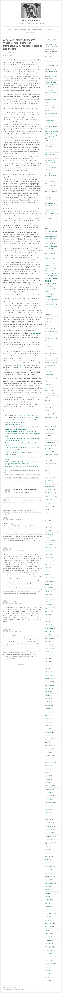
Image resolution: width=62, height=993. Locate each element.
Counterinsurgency (50, 359)
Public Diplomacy (29, 470)
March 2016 (48, 668)
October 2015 (48, 682)
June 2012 (47, 718)
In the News (48, 407)
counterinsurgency (8, 474)
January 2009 (48, 829)
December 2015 (49, 675)
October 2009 (48, 799)
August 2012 (48, 715)
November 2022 (49, 541)
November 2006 (49, 916)
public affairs (53, 278)
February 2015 (49, 708)
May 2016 (47, 661)
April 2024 (48, 524)
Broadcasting (53, 233)
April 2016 (47, 665)
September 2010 (49, 762)
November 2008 (49, 836)
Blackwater (48, 233)
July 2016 (47, 658)
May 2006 (47, 937)
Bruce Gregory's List (50, 331)
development (47, 251)
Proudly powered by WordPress (12, 987)
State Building (49, 489)
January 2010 (48, 789)
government (47, 256)
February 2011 (48, 745)
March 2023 (48, 530)
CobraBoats (47, 241)
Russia (47, 473)
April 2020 (48, 594)
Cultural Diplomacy (50, 362)
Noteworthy (6, 500)
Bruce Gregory (48, 238)
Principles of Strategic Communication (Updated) (20, 420)
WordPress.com (21, 989)
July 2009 (47, 809)
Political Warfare (49, 445)
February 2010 (49, 786)
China (54, 238)
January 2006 (48, 950)
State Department (8, 480)
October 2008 (48, 839)
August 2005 (48, 967)
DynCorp (56, 251)
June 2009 (48, 812)
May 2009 (47, 816)
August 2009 (48, 806)
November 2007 (49, 876)
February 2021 (49, 577)
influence (52, 258)
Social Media (54, 289)
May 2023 (47, 527)
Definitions (48, 371)
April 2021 (47, 574)
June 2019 (47, 618)
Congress (48, 243)
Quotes (47, 467)
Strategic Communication (20, 480)
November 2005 (49, 957)
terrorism (22, 482)
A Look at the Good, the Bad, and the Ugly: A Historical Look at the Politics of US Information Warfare (51, 94)
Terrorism (48, 499)
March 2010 (48, 782)
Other (46, 439)
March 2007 (48, 903)
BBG (55, 231)
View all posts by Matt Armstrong (20, 492)
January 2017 (48, 651)
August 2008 (48, 846)
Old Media (54, 268)
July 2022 (47, 554)
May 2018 (47, 634)
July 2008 (47, 849)
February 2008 (49, 866)
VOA (55, 307)
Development (49, 374)
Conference (52, 241)
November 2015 (49, 678)
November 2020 (49, 584)
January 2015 (48, 712)
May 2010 (47, 775)
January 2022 (48, 561)
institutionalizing (20, 367)
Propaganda (53, 275)
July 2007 (47, 890)
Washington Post (30, 78)
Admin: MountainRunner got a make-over (33, 500)
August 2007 (48, 886)
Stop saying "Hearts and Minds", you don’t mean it (20, 431)
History (47, 397)
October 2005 (48, 960)
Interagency (48, 414)
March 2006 (48, 943)
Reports (47, 470)
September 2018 (49, 631)
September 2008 (49, 843)
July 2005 (47, 970)
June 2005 (48, 973)
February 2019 (49, 624)
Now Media (48, 429)
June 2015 (47, 695)
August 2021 (48, 564)
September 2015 (49, 685)
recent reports (33, 168)
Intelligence (48, 410)
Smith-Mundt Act (12, 154)
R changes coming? (50, 144)
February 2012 (49, 732)
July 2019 (47, 614)
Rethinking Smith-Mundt (13, 424)
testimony (6, 170)
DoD (38, 474)
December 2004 (49, 980)
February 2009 (49, 826)
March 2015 (48, 705)
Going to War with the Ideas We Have (27, 417)
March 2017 (48, 645)
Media (46, 423)
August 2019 (48, 611)
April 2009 (48, 819)
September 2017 (49, 638)
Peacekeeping (49, 442)
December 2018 (49, 628)
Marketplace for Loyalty (51, 417)
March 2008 (48, 863)
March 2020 (48, 598)
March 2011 (48, 742)
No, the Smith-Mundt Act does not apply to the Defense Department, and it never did (51, 118)
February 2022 (49, 557)
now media (48, 268)
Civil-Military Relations (51, 338)
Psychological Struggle (16, 470)
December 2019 (49, 604)
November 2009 (49, 796)
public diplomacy (35, 477)
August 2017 (48, 641)
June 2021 (47, 571)
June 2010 (47, 772)
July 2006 (47, 930)
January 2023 (48, 537)
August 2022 (48, 551)
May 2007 (47, 896)
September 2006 (49, 923)
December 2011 (49, 739)
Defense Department (31, 474)
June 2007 (48, 893)
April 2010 (47, 779)
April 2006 (48, 940)
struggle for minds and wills (11, 482)
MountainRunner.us (31, 20)
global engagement (50, 253)
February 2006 (49, 947)
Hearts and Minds (8, 477)
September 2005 (49, 963)
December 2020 (49, 581)
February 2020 (49, 601)
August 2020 (48, 588)
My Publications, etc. (20, 29)
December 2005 (49, 953)
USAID (50, 307)
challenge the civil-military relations (24, 202)
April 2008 (48, 859)
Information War (18, 477)
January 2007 (48, 910)
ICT (46, 400)
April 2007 (48, 900)
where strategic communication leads (27, 415)
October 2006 (48, 920)
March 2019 (48, 621)
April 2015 (47, 702)
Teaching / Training (50, 496)
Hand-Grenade (49, 393)
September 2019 (49, 608)
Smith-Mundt (49, 286)
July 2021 (47, 567)
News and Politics (52, 265)
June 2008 (48, 853)
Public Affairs (48, 460)
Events (47, 381)
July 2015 (47, 692)
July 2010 (47, 769)
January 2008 (48, 869)
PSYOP (46, 278)
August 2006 (48, 926)
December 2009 (49, 792)
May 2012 (47, 722)
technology (47, 302)
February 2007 (49, 906)
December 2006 (49, 913)
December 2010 (49, 752)
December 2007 (49, 873)
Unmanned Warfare (50, 506)
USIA (52, 307)
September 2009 (49, 802)
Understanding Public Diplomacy (15, 422)
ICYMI (46, 404)
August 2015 (48, 688)
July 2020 (47, 591)
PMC (46, 271)
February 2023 (49, 534)
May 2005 (47, 977)
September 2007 (49, 883)
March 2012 (48, 728)
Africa (52, 231)
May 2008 (47, 856)
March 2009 (48, 822)
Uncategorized (49, 503)
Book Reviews (49, 328)
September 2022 (49, 547)
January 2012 (48, 735)
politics (50, 271)
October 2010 (48, 759)
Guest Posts (48, 390)
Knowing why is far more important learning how (52, 84)
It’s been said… (49, 197)
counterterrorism (19, 474)
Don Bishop (52, 251)
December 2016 (49, 655)
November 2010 (49, 755)
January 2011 (48, 749)
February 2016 (49, 671)
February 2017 (49, 648)
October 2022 (48, 544)
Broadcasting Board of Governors (51, 236)
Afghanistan (47, 231)
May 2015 (47, 698)
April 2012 (47, 725)
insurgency (26, 477)
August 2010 (48, 765)
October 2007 (48, 880)
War (46, 513)
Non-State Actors (50, 426)
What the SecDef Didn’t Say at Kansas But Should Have (22, 466)
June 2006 (48, 933)
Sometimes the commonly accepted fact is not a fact (52, 152)
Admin (47, 318)
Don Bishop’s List (50, 378)
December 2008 (49, 832)
